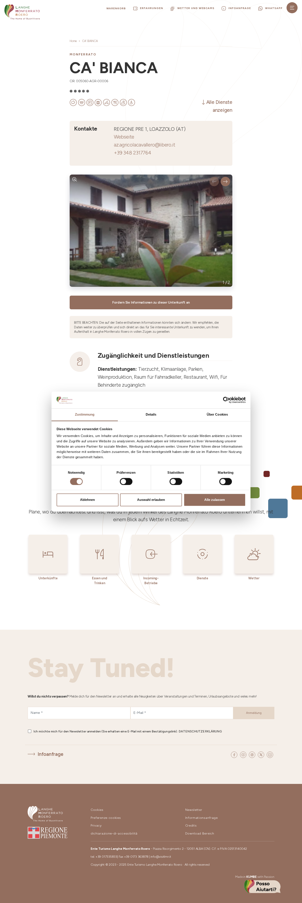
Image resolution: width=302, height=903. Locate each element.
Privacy (96, 825)
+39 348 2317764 (132, 153)
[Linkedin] (270, 754)
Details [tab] (151, 414)
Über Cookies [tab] (217, 414)
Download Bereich (199, 833)
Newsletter (193, 810)
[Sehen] (75, 179)
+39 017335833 (106, 857)
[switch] (126, 481)
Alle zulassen (214, 500)
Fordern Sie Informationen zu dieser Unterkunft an (150, 302)
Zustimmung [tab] (85, 414)
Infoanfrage (50, 754)
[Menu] (292, 7)
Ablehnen (87, 500)
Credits (191, 825)
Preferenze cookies (106, 818)
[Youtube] (244, 754)
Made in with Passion (254, 877)
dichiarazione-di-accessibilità (114, 833)
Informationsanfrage (201, 818)
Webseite (124, 137)
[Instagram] (253, 754)
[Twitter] (262, 754)
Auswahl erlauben (151, 500)
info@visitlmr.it (161, 857)
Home (73, 41)
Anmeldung (254, 713)
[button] (214, 181)
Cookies (97, 810)
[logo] (22, 11)
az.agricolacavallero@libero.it (144, 145)
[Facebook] (235, 754)
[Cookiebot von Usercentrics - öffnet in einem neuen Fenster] (226, 400)
